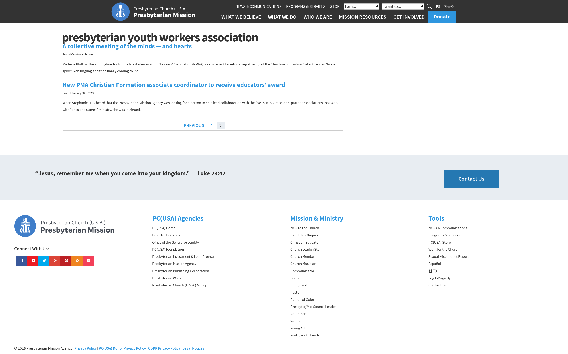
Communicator (302, 270)
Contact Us (471, 178)
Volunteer (298, 313)
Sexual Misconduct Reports (449, 256)
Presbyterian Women (168, 278)
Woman (296, 321)
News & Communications (258, 6)
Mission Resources (362, 17)
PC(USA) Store (439, 242)
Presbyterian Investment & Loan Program (184, 256)
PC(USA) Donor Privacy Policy (122, 348)
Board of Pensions (166, 235)
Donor (295, 278)
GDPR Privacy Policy (164, 348)
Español (434, 263)
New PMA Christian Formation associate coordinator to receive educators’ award (174, 85)
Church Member (302, 256)
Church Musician (303, 263)
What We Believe (241, 17)
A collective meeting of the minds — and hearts (127, 46)
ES (438, 6)
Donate (442, 16)
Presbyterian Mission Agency (174, 263)
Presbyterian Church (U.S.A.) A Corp (179, 285)
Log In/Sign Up (439, 278)
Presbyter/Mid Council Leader (313, 306)
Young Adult (299, 328)
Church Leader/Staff (306, 249)
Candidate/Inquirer (305, 235)
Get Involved (409, 17)
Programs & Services (305, 6)
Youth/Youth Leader (305, 335)
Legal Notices (193, 348)
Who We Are (318, 17)
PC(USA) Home (163, 227)
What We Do (282, 17)
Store (335, 6)
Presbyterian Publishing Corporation (180, 270)
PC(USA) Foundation (168, 249)
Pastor (295, 292)
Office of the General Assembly (175, 242)
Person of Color (302, 299)
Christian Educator (305, 242)
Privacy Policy (85, 348)
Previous (194, 125)
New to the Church (304, 227)
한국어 (449, 6)
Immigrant (298, 285)
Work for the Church (443, 249)
